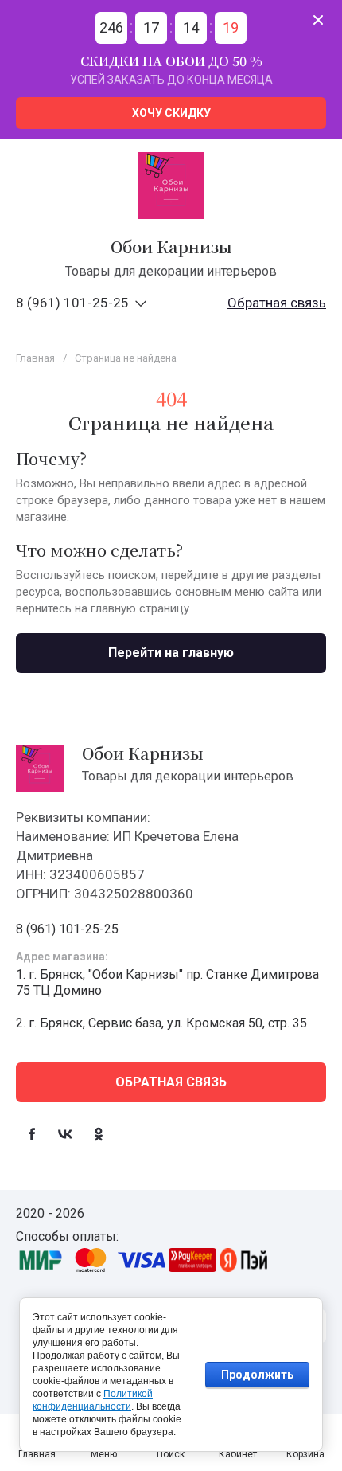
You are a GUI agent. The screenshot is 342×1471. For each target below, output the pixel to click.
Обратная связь (276, 303)
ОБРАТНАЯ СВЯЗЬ (171, 1082)
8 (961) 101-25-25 (72, 303)
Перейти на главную (171, 652)
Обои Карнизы (171, 246)
